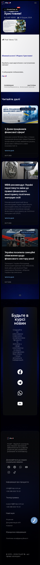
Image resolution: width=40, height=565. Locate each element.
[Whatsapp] (20, 393)
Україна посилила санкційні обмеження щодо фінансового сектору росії (20, 255)
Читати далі (9, 150)
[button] (35, 3)
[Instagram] (8, 472)
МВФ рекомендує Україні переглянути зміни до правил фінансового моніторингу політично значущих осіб (19, 191)
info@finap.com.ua (13, 488)
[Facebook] (20, 372)
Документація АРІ (13, 523)
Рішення (9, 519)
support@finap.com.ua (15, 504)
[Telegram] (20, 382)
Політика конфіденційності (17, 538)
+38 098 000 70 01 (13, 491)
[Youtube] (20, 403)
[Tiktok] (14, 472)
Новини (9, 526)
